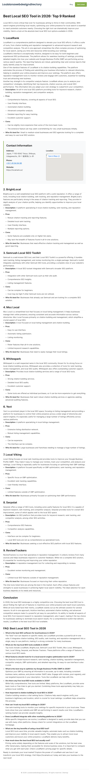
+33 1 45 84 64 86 (14, 163)
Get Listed (81, 4)
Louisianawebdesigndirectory (22, 4)
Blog (71, 4)
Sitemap (65, 773)
